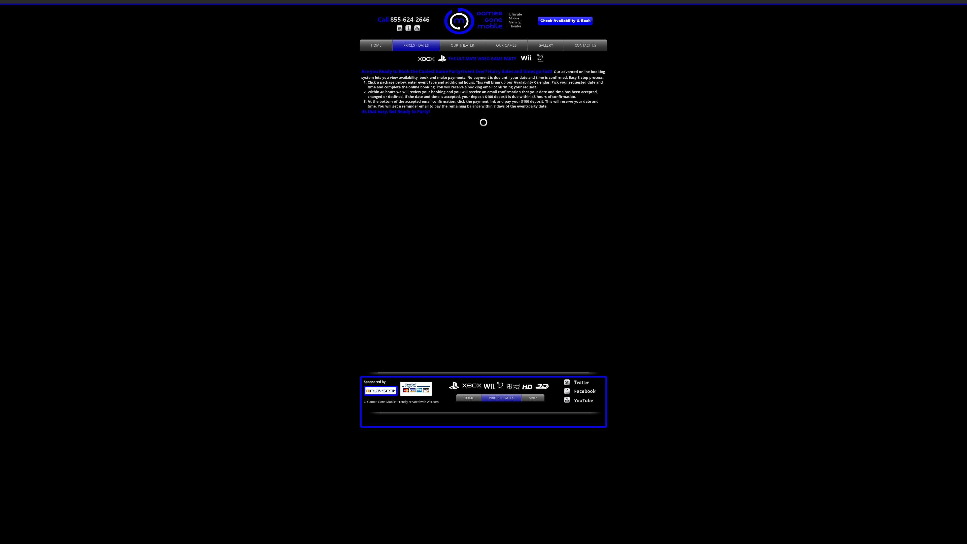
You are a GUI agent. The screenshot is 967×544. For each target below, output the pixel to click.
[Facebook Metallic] (408, 28)
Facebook (585, 391)
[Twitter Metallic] (399, 28)
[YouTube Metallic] (417, 28)
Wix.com (433, 402)
